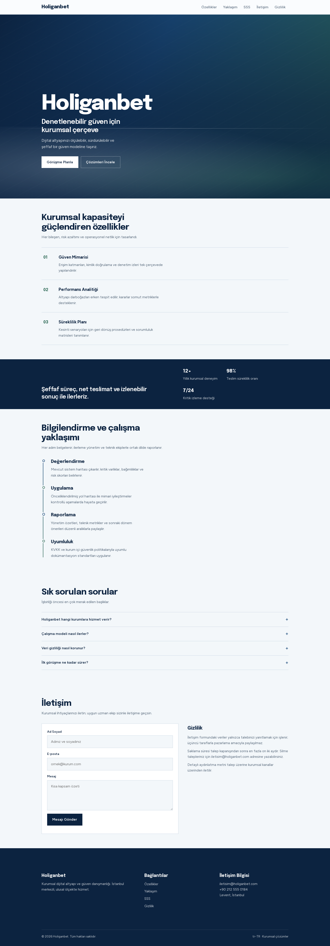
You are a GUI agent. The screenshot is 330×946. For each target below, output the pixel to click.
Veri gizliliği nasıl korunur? (63, 648)
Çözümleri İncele (100, 162)
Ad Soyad (54, 732)
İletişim (262, 7)
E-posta (53, 754)
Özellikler (209, 7)
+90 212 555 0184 (234, 889)
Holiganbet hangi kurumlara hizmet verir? (76, 619)
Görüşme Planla (60, 162)
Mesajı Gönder (64, 819)
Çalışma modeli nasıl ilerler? (65, 634)
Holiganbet (55, 6)
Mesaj (51, 776)
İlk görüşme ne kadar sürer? (65, 662)
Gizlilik (280, 7)
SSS (247, 7)
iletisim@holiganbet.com (238, 884)
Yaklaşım (230, 7)
